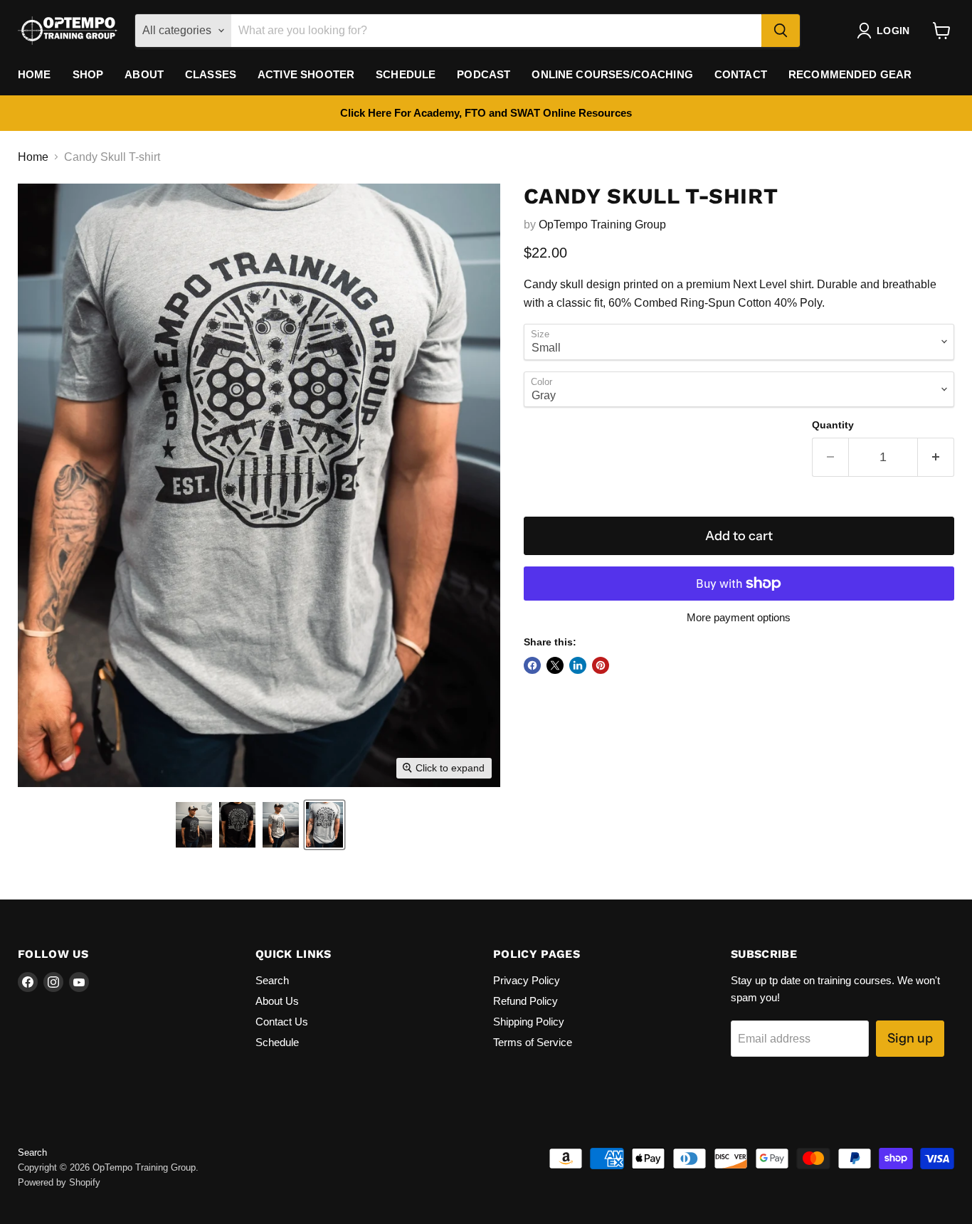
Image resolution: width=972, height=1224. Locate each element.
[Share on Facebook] (532, 665)
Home (34, 74)
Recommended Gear (850, 74)
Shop (88, 74)
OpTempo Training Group (602, 224)
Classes (210, 74)
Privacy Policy (526, 980)
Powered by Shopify (59, 1182)
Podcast (483, 74)
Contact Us (281, 1021)
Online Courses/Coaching (612, 74)
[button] (193, 825)
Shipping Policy (528, 1021)
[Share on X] (555, 665)
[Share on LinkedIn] (577, 665)
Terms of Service (532, 1042)
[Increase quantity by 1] (936, 457)
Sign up (910, 1038)
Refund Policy (525, 1001)
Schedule (405, 74)
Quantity (833, 425)
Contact (740, 74)
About (144, 74)
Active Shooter (306, 74)
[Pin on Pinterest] (600, 665)
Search (272, 980)
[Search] (780, 30)
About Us (277, 1001)
